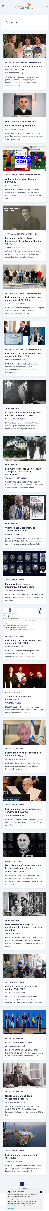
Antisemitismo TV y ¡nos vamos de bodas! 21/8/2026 (23, 68)
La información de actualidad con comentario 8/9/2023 (23, 641)
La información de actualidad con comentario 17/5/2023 (23, 810)
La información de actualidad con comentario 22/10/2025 (23, 298)
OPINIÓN (19, 1038)
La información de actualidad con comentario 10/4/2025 (23, 355)
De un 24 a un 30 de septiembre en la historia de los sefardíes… (23, 866)
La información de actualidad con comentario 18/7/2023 (23, 754)
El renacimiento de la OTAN (19, 1042)
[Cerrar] (41, 1192)
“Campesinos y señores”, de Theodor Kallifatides (20, 529)
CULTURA (9, 234)
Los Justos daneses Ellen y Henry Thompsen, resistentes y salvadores (23, 471)
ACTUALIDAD (10, 62)
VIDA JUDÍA (32, 121)
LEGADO (8, 861)
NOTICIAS (20, 62)
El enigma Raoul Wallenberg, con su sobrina (24, 414)
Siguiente (24, 1188)
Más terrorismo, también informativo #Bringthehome (19, 585)
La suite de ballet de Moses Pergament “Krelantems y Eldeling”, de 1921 (24, 241)
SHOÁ (24, 121)
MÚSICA (17, 234)
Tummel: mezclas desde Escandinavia (18, 698)
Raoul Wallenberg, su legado (20, 125)
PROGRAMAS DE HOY (33, 62)
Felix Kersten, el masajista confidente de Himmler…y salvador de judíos (24, 927)
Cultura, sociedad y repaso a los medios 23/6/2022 (22, 987)
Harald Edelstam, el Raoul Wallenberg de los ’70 (18, 1097)
